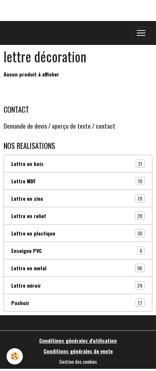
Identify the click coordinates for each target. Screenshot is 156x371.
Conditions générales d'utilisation (78, 340)
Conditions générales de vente (78, 351)
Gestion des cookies (78, 361)
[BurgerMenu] (141, 33)
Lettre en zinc (76, 199)
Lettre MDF (76, 181)
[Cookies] (15, 356)
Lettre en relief (76, 216)
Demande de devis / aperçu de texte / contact (59, 125)
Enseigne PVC (76, 251)
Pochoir (76, 303)
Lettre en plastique (76, 233)
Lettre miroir (76, 285)
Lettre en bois (76, 164)
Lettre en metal (76, 268)
